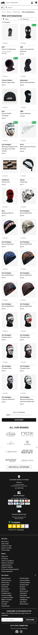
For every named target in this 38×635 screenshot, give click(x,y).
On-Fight (4, 604)
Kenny (22, 180)
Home (3, 12)
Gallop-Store (5, 589)
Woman (9, 12)
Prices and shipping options (10, 569)
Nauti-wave (5, 602)
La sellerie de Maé (7, 597)
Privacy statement (7, 571)
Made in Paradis (6, 600)
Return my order (6, 548)
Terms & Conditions (7, 561)
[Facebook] (16, 632)
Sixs (3, 211)
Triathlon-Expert (25, 597)
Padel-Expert (5, 606)
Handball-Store (6, 593)
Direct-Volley (5, 582)
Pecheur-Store (24, 578)
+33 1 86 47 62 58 (19, 488)
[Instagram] (21, 632)
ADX (21, 47)
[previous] (1, 447)
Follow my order (6, 546)
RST (3, 47)
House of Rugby (6, 595)
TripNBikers (23, 600)
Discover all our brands (19, 467)
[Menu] (2, 7)
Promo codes (5, 550)
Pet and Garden (25, 580)
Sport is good (24, 591)
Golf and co (5, 591)
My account (5, 541)
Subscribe (30, 620)
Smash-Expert (24, 585)
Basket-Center (5, 578)
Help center (5, 544)
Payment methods (7, 567)
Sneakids (23, 589)
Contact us (19, 482)
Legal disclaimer (6, 565)
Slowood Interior (25, 582)
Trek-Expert (23, 595)
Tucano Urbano (7, 80)
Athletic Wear (16, 12)
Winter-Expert (24, 604)
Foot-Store (4, 587)
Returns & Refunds (7, 563)
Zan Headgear (6, 144)
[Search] (6, 7)
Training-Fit (23, 593)
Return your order (19, 518)
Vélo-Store (23, 602)
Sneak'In (22, 587)
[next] (37, 447)
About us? (4, 556)
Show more (19, 420)
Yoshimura (5, 180)
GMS (21, 111)
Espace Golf (5, 585)
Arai (3, 111)
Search (10, 7)
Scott (22, 144)
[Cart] (36, 2)
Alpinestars (24, 80)
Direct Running (6, 580)
